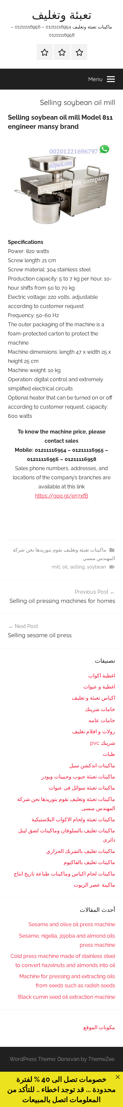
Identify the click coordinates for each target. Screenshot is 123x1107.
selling (77, 567)
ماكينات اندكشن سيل (92, 765)
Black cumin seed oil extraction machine (66, 997)
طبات (109, 754)
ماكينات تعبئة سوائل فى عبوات (82, 788)
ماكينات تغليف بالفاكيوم (89, 862)
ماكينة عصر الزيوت (94, 885)
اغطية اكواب (101, 676)
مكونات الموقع (99, 1027)
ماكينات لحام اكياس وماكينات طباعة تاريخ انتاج (64, 874)
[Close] (118, 1077)
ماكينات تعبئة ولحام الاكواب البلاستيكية (73, 819)
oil (65, 567)
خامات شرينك (100, 709)
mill (56, 567)
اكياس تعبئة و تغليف (93, 698)
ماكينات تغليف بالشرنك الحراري (80, 851)
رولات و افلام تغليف (93, 731)
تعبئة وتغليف (62, 14)
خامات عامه (102, 720)
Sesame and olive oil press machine (72, 924)
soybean (96, 567)
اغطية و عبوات (99, 687)
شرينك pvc (102, 743)
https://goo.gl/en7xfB (61, 496)
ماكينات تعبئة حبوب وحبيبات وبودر (78, 777)
